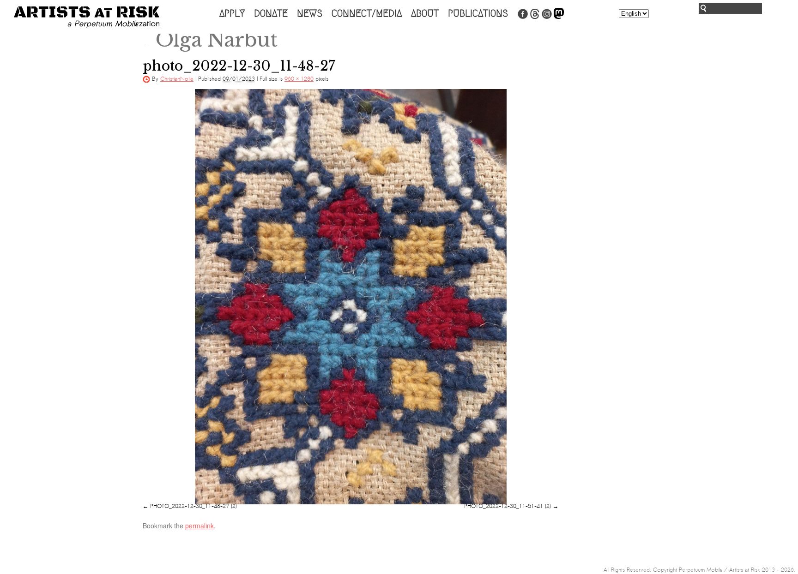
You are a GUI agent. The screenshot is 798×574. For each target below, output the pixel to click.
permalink (199, 525)
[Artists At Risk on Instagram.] (547, 17)
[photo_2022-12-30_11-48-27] (350, 296)
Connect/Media (367, 13)
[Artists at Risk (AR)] (86, 17)
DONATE (271, 13)
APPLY (232, 13)
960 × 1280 (299, 79)
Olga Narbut (210, 40)
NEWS (309, 13)
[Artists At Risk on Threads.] (535, 17)
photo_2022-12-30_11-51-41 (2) (507, 506)
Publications (478, 13)
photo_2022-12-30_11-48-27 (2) (193, 506)
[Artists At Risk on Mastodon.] (559, 17)
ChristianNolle (176, 79)
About (425, 13)
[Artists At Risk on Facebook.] (523, 17)
